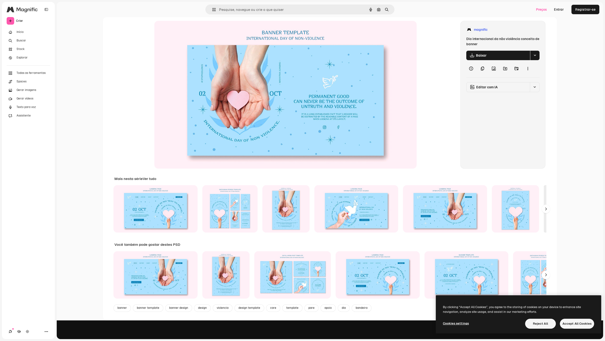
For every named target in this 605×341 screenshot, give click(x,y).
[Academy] (19, 331)
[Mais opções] (527, 68)
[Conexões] (10, 331)
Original (184, 29)
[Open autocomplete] (212, 9)
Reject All (540, 324)
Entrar (559, 9)
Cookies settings (456, 323)
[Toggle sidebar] (46, 9)
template (292, 308)
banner (122, 308)
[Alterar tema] (27, 331)
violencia (223, 308)
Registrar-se (585, 9)
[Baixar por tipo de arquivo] (535, 55)
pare (311, 308)
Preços (541, 9)
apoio (328, 308)
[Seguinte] (546, 209)
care (273, 308)
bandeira (361, 308)
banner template (148, 308)
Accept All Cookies (577, 324)
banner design (178, 308)
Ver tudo (149, 179)
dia (344, 308)
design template (249, 308)
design (202, 308)
